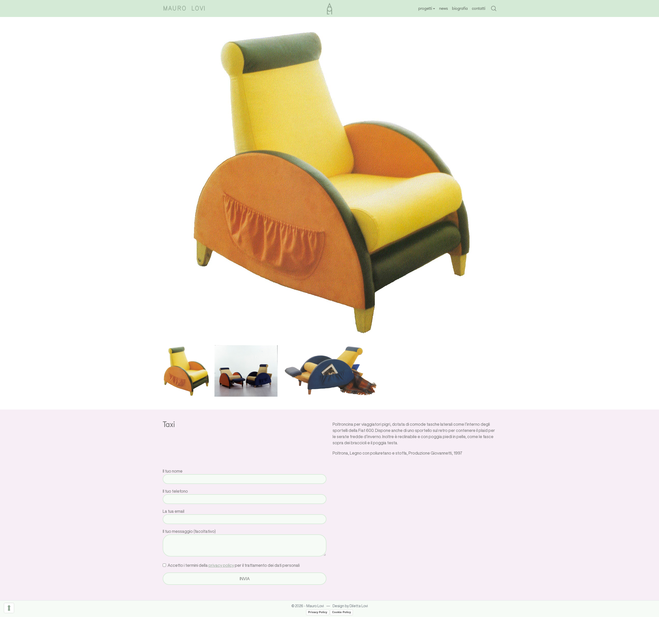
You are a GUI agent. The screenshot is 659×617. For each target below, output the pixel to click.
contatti (478, 8)
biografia (460, 8)
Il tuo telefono (175, 491)
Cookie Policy (341, 612)
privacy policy (221, 565)
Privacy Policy (317, 612)
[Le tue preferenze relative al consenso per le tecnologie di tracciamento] (9, 608)
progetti (425, 8)
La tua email (173, 511)
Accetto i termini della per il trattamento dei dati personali (233, 565)
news (443, 8)
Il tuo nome (173, 471)
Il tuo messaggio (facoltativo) (189, 531)
